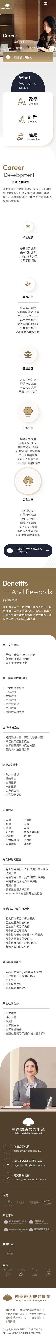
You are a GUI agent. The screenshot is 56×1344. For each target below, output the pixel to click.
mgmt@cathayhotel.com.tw (29, 1165)
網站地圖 (10, 1310)
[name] (40, 4)
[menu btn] (52, 3)
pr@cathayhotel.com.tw (27, 1150)
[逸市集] (21, 1274)
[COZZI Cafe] (35, 1269)
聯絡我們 (36, 1317)
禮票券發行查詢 (37, 1314)
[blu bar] (49, 1274)
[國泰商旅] (41, 1222)
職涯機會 (20, 48)
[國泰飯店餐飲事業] (41, 1230)
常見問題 (10, 1321)
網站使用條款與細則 (30, 1310)
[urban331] (21, 1269)
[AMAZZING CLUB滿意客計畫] (9, 1252)
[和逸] (21, 1203)
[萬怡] (46, 1203)
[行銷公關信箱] (8, 1149)
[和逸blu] (34, 1203)
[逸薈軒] (7, 1274)
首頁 (9, 48)
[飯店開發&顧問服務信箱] (8, 1163)
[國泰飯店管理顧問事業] (15, 1230)
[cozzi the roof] (35, 1274)
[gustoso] (7, 1269)
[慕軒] (9, 1203)
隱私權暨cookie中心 (16, 1317)
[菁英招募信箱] (8, 1177)
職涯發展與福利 (37, 48)
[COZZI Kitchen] (49, 1269)
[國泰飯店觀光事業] (15, 1222)
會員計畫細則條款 (14, 1314)
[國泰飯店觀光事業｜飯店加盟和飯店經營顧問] (16, 4)
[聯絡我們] (46, 4)
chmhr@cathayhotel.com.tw (30, 1179)
